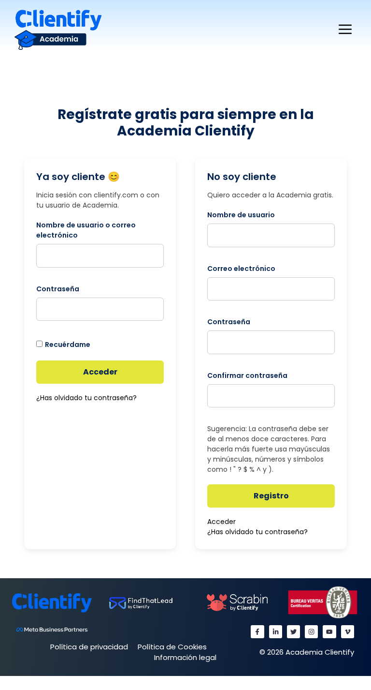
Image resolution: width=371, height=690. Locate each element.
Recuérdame (67, 344)
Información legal (185, 657)
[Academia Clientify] (57, 29)
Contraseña (57, 289)
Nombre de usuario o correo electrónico (86, 230)
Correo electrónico (241, 268)
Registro (271, 495)
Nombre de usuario (241, 215)
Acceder (100, 371)
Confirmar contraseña (247, 375)
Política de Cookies (172, 647)
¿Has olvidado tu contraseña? (86, 398)
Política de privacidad (89, 647)
